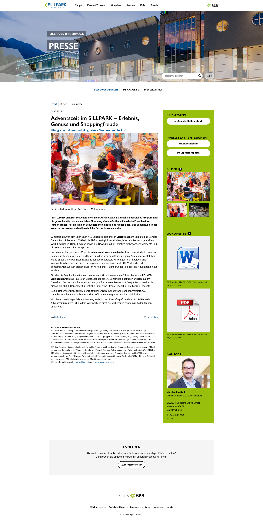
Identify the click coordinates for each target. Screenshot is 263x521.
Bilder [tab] (63, 104)
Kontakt (169, 507)
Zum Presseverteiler (132, 464)
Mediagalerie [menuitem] (131, 89)
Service (130, 5)
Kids (142, 5)
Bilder (172, 169)
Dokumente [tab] (76, 104)
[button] (200, 76)
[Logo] (56, 5)
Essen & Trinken (96, 5)
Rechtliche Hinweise (118, 507)
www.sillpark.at (82, 362)
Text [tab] (54, 104)
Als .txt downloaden (188, 143)
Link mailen (152, 317)
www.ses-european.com (103, 362)
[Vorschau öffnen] (104, 169)
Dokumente (177, 233)
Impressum (158, 507)
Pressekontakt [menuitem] (153, 89)
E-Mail (170, 418)
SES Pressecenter (98, 507)
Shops (78, 5)
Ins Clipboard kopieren (188, 152)
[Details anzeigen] (188, 258)
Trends (154, 5)
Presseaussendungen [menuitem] (105, 89)
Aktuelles (115, 5)
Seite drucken (60, 317)
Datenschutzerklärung (140, 507)
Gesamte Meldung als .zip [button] (190, 121)
